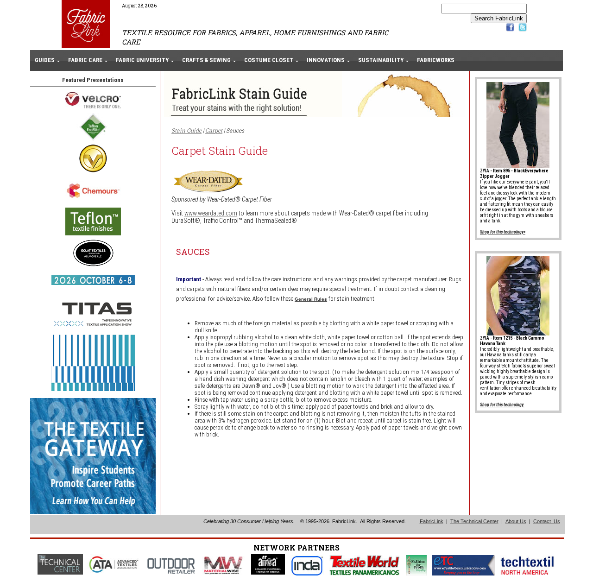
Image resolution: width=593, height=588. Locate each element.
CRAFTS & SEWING (206, 60)
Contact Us (546, 521)
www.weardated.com (210, 213)
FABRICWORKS (435, 60)
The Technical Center (474, 521)
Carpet (213, 130)
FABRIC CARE (85, 60)
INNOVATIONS (326, 60)
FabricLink (431, 521)
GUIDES (45, 60)
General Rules (311, 299)
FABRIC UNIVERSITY (142, 60)
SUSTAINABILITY (381, 60)
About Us (515, 521)
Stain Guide (186, 130)
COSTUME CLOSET (268, 60)
